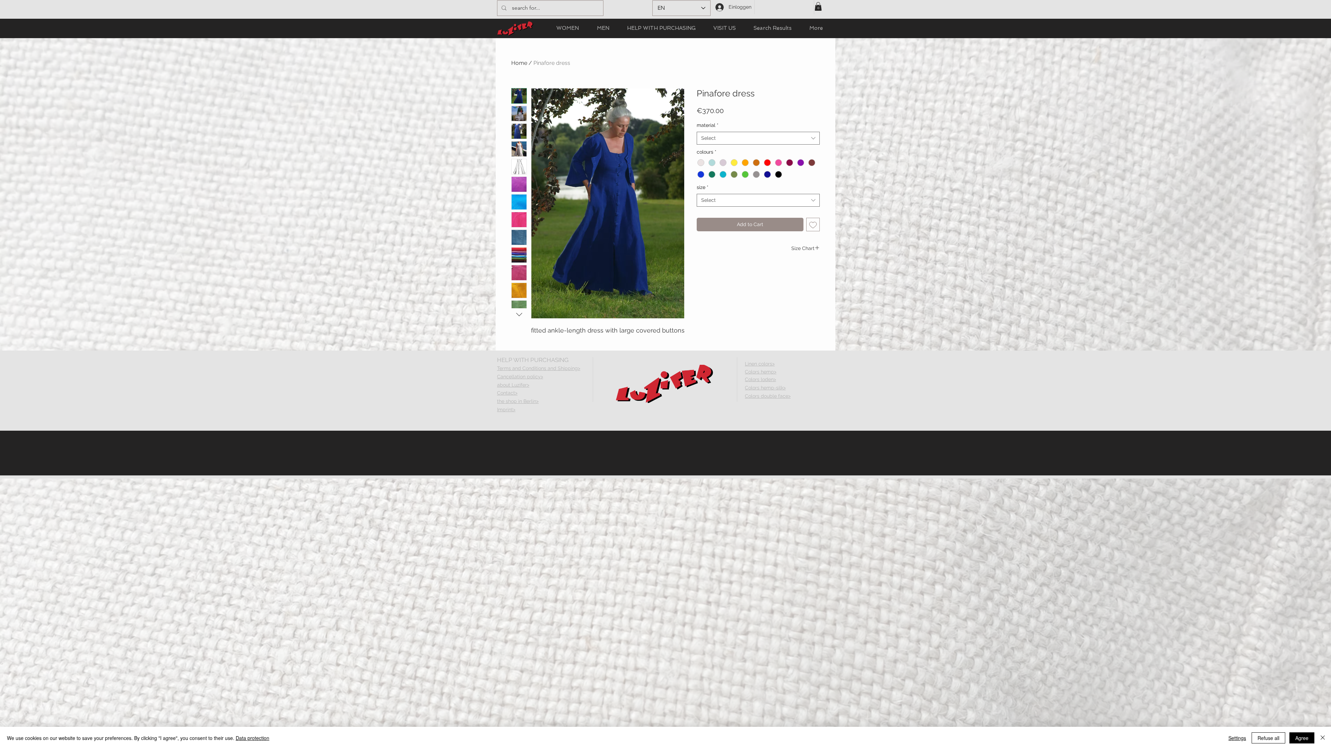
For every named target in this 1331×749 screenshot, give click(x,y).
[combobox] (758, 138)
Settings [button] (1237, 737)
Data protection (252, 737)
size (702, 187)
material (708, 125)
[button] (818, 6)
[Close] (1323, 737)
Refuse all (1268, 737)
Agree (1301, 737)
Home (519, 63)
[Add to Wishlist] (813, 224)
